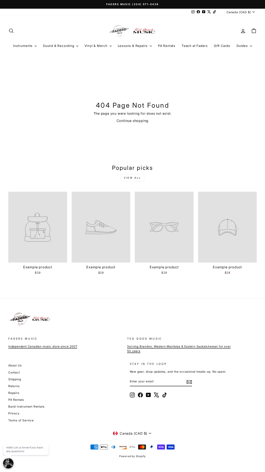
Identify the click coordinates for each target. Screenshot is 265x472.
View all (132, 177)
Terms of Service (21, 420)
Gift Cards (222, 46)
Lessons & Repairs (133, 46)
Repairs (13, 393)
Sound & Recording (59, 46)
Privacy (14, 413)
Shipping (14, 379)
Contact (14, 372)
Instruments (23, 46)
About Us (15, 365)
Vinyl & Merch (96, 46)
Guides (242, 46)
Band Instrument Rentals (26, 406)
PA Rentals (166, 46)
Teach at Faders (195, 46)
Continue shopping (133, 121)
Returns (14, 386)
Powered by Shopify (132, 456)
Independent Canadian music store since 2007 (42, 346)
